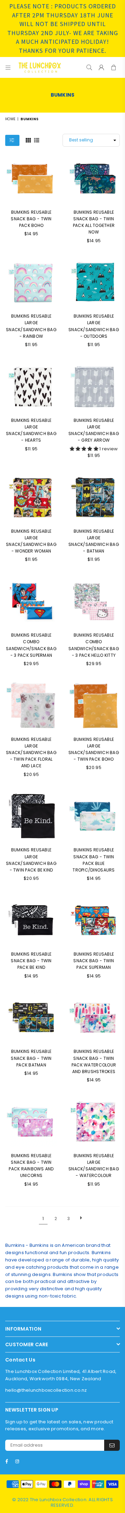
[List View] (36, 139)
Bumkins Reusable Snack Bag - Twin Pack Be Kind (31, 960)
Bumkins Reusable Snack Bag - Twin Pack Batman (31, 1058)
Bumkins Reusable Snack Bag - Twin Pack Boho (31, 218)
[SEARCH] (89, 67)
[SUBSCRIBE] (112, 1445)
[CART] (114, 67)
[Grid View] (28, 139)
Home (10, 119)
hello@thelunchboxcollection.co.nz (46, 1390)
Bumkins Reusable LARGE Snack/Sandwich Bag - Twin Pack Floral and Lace (31, 752)
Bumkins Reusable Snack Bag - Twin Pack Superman (93, 960)
